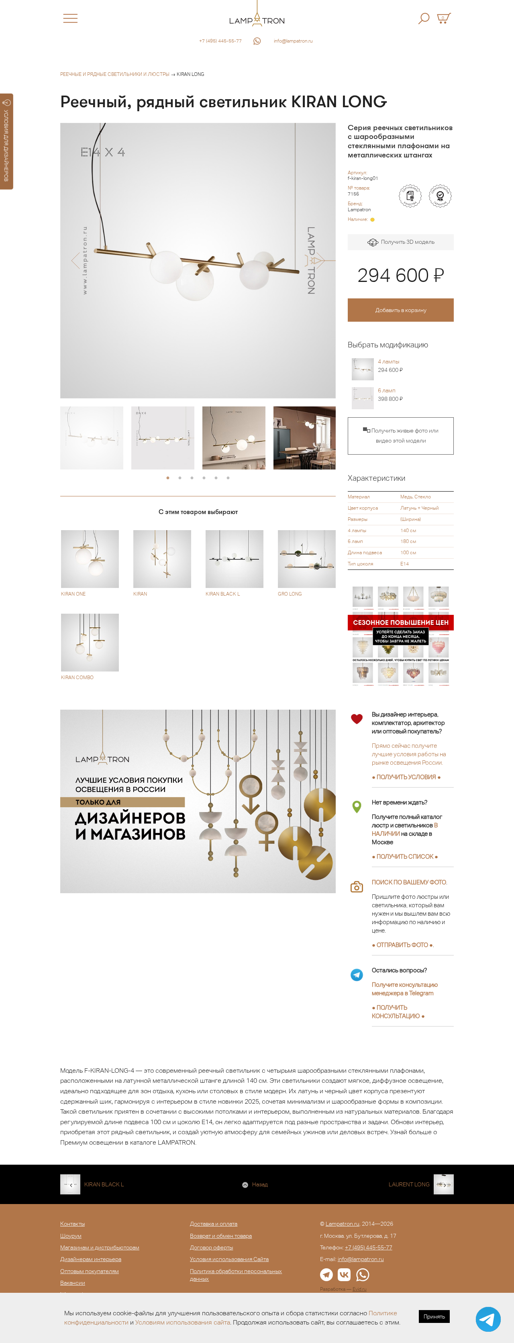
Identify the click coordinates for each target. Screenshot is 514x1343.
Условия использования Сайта (229, 1259)
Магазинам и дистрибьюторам (99, 1247)
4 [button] (204, 478)
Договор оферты (211, 1247)
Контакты (72, 1224)
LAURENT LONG (409, 1184)
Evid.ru (360, 1289)
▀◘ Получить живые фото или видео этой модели (401, 435)
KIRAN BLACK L (104, 1184)
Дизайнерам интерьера (90, 1259)
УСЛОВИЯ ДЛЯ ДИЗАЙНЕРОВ (6, 146)
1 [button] (168, 478)
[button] (75, 261)
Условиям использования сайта (182, 1322)
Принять (434, 1316)
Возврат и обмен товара (221, 1236)
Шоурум (71, 1236)
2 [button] (180, 478)
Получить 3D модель (406, 242)
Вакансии (72, 1283)
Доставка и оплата (213, 1224)
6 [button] (228, 478)
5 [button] (216, 478)
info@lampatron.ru (293, 41)
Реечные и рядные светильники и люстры (114, 74)
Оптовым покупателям (89, 1271)
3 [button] (192, 478)
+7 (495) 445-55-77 (220, 41)
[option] (198, 260)
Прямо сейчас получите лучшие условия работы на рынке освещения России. (409, 754)
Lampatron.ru (342, 1224)
